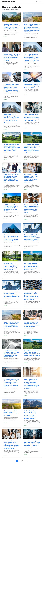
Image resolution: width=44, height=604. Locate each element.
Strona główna (39, 1)
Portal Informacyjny (8, 1)
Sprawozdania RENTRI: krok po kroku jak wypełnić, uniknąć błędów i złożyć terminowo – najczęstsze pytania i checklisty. (12, 57)
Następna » (24, 460)
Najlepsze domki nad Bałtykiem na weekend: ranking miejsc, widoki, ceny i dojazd (32, 86)
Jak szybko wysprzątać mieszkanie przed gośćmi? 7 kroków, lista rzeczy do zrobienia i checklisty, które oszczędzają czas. (11, 266)
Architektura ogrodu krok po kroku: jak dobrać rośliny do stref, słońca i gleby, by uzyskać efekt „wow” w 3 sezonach (11, 207)
